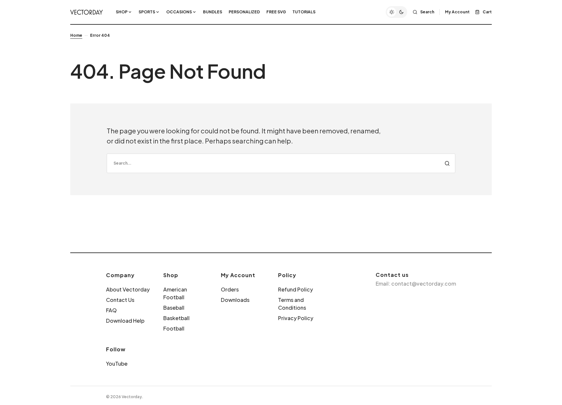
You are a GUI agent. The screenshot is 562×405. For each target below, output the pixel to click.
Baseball (173, 307)
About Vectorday (128, 289)
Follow (116, 349)
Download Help (125, 320)
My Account (238, 275)
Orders (230, 289)
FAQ (111, 310)
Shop (170, 275)
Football (173, 328)
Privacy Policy (295, 318)
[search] (281, 163)
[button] (396, 12)
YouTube (116, 363)
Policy (287, 275)
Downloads (235, 299)
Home (76, 35)
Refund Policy (295, 289)
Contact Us (120, 299)
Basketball (176, 318)
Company (120, 275)
